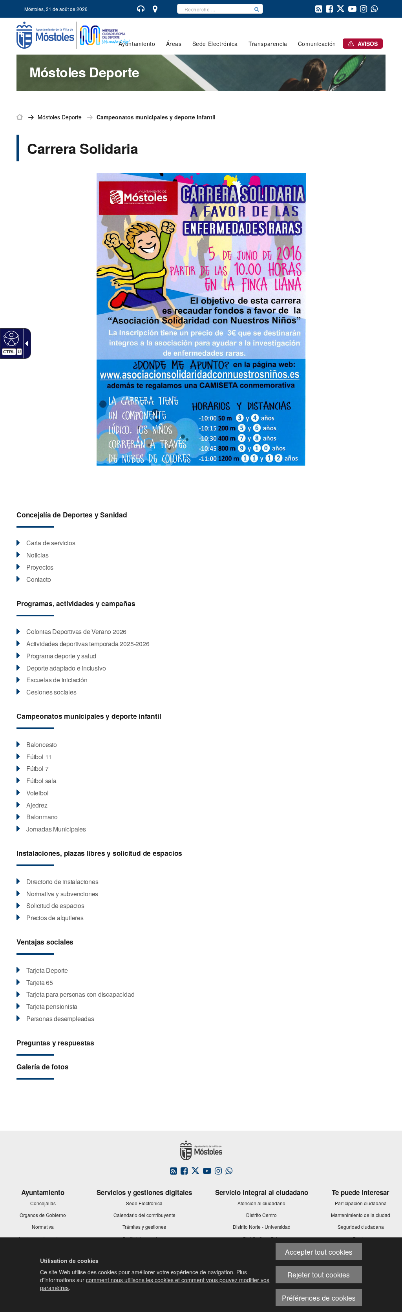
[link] (10, 338)
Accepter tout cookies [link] (319, 1252)
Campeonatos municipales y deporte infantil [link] (156, 117)
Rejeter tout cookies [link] (318, 1274)
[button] (256, 9)
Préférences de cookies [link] (319, 1298)
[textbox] (214, 9)
